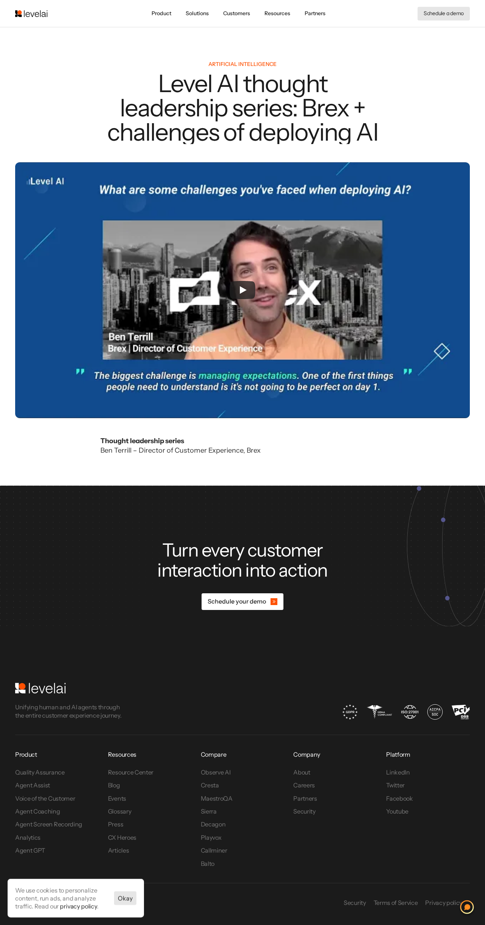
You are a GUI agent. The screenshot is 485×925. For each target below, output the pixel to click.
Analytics (28, 837)
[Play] (242, 290)
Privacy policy (443, 902)
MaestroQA (217, 798)
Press (115, 824)
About (301, 772)
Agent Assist (32, 785)
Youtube (397, 811)
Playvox (211, 837)
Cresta (210, 785)
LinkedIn (398, 772)
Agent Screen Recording (48, 824)
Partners (305, 798)
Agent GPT (30, 850)
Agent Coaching (37, 811)
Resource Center (130, 772)
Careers (304, 785)
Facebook (399, 798)
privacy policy (78, 905)
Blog (114, 785)
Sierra (209, 811)
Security (304, 811)
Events (117, 798)
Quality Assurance (40, 772)
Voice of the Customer (45, 798)
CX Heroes (122, 837)
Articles (118, 850)
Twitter (395, 785)
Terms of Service (396, 902)
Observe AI (216, 772)
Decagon (213, 824)
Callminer (214, 850)
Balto (207, 863)
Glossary (119, 811)
